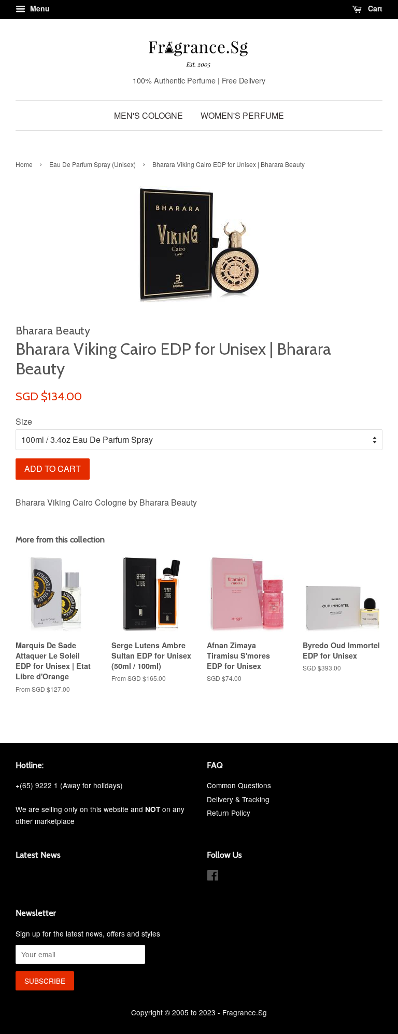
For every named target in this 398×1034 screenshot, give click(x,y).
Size (24, 421)
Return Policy (228, 812)
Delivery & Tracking (238, 799)
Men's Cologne (148, 115)
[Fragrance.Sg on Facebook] (213, 877)
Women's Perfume (242, 115)
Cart (374, 8)
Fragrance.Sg (244, 1012)
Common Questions (239, 785)
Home (24, 164)
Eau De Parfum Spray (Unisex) (92, 164)
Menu (39, 8)
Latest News (38, 855)
